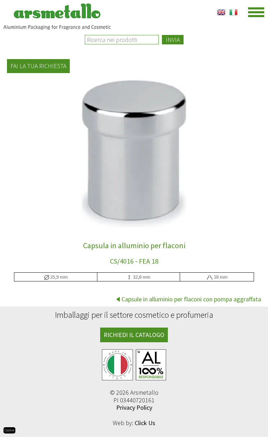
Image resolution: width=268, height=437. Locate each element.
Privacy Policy (134, 407)
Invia (173, 40)
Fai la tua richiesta (38, 66)
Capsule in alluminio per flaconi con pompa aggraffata (191, 299)
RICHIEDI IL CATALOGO (134, 335)
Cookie (9, 430)
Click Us (145, 423)
